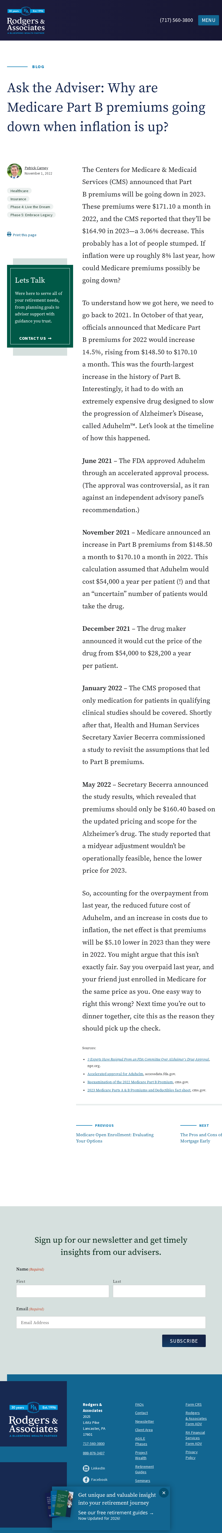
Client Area (144, 1430)
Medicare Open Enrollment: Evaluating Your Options (115, 1138)
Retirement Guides (144, 1469)
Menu (209, 20)
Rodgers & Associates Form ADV (196, 1418)
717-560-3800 (94, 1444)
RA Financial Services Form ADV (195, 1438)
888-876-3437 (94, 1453)
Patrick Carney (36, 168)
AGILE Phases (141, 1441)
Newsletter (144, 1421)
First (20, 1281)
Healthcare (19, 191)
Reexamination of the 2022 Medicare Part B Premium (130, 1082)
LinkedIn (98, 1468)
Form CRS (193, 1404)
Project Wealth (141, 1455)
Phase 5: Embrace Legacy (31, 215)
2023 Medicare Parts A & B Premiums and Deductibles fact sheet (138, 1090)
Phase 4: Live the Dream (30, 206)
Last (117, 1281)
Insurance (18, 199)
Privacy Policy (191, 1455)
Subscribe (184, 1341)
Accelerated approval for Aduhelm (115, 1074)
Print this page (24, 235)
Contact (141, 1413)
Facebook (99, 1479)
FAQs (139, 1404)
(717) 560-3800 (176, 20)
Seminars (142, 1481)
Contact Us (33, 338)
